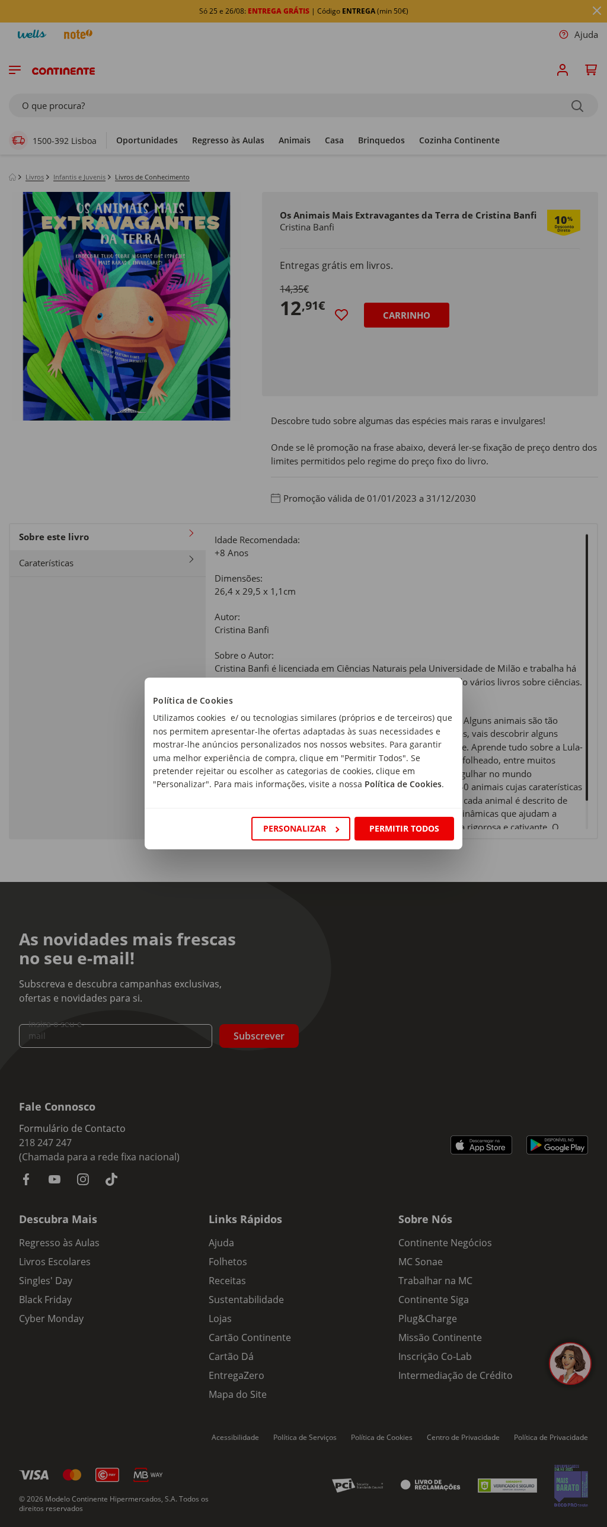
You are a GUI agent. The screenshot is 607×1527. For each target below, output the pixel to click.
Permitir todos (404, 828)
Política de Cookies (403, 784)
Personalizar (294, 828)
